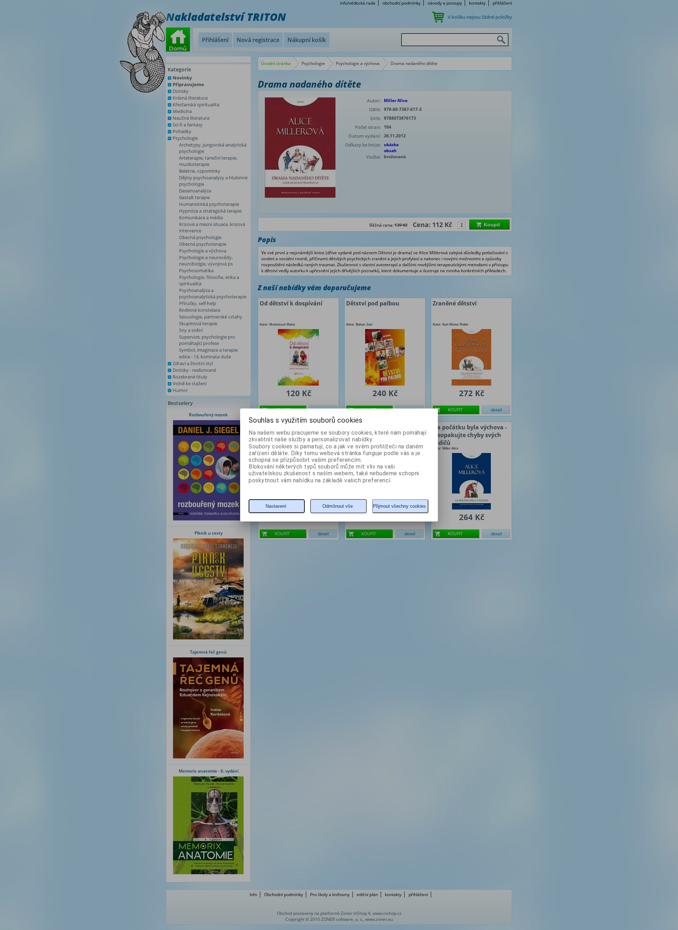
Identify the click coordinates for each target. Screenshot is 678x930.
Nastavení (276, 506)
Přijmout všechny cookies (399, 506)
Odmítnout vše (337, 506)
